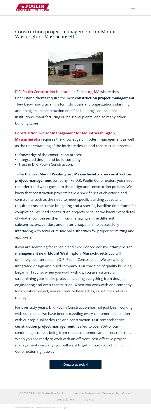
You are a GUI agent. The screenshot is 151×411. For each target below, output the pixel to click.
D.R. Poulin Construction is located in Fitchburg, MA (57, 91)
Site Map (88, 399)
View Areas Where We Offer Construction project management (42, 407)
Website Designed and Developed (94, 393)
